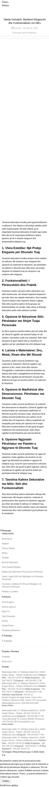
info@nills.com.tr (30, 675)
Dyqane (5, 543)
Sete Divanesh (8, 616)
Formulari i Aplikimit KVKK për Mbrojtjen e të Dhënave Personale (21, 585)
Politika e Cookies (10, 591)
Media (4, 553)
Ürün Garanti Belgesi (11, 567)
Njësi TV (6, 611)
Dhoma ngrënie (9, 607)
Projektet (6, 657)
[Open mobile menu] (46, 3)
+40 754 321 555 (9, 722)
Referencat (7, 661)
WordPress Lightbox (9, 785)
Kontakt (5, 558)
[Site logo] (6, 4)
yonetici (18, 28)
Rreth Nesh (7, 539)
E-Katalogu (7, 641)
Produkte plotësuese (11, 630)
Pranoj (6, 781)
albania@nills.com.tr (11, 703)
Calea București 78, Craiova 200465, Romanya (23, 719)
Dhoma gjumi (8, 602)
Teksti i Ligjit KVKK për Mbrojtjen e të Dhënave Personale (22, 577)
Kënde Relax (8, 626)
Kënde (5, 621)
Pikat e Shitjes (8, 548)
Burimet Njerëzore (10, 562)
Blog (24, 14)
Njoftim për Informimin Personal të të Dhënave (22, 572)
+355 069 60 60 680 (29, 703)
